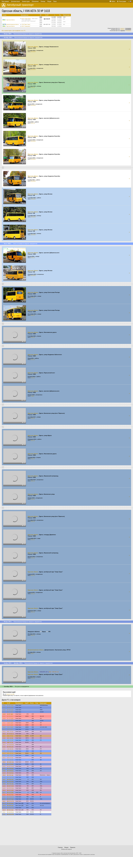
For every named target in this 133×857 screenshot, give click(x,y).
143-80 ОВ (10, 749)
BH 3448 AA (10, 771)
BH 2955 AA (10, 808)
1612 (4, 725)
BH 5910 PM (10, 814)
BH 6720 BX (10, 790)
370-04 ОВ (10, 760)
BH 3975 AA (10, 799)
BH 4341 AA (10, 805)
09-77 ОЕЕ (10, 712)
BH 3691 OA (10, 762)
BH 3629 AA (10, 795)
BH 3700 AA (10, 797)
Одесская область (10, 19)
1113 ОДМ (10, 725)
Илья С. (33, 653)
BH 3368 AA (10, 773)
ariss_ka (33, 87)
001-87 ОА (10, 736)
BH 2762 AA (10, 784)
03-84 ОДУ (10, 710)
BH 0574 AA (10, 766)
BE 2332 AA (10, 775)
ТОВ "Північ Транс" (26, 24)
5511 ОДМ (10, 727)
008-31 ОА (10, 742)
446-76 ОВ (10, 740)
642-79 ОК (10, 755)
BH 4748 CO (10, 734)
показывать (128, 30)
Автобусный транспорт (20, 4)
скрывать (122, 28)
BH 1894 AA (10, 768)
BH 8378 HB (10, 786)
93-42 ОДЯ (10, 705)
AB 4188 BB (10, 745)
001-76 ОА (10, 731)
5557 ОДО (10, 729)
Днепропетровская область (12, 24)
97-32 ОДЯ (10, 721)
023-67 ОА (10, 758)
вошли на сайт (10, 694)
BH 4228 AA (10, 812)
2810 (4, 734)
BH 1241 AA (10, 777)
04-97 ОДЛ (10, 707)
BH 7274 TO (10, 801)
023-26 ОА (10, 738)
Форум (66, 847)
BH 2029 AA (10, 782)
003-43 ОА (10, 753)
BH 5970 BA (10, 788)
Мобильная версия (66, 849)
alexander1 (33, 51)
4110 (4, 803)
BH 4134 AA (10, 803)
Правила (72, 847)
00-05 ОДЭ (10, 714)
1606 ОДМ (10, 723)
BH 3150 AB (10, 792)
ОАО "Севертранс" (26, 26)
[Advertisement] (66, 831)
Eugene (32, 396)
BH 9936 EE (10, 747)
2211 (4, 707)
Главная (60, 847)
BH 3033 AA (10, 779)
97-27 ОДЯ (10, 718)
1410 (4, 705)
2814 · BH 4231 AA (54, 672)
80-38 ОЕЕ (10, 716)
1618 (4, 718)
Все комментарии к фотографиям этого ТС (13, 30)
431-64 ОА (10, 751)
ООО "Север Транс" (30, 20)
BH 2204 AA (10, 764)
